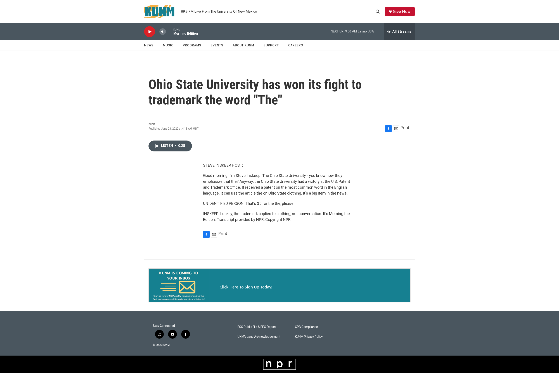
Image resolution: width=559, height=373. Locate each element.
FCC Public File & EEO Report (257, 327)
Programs (192, 45)
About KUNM (243, 45)
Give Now (402, 11)
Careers (295, 45)
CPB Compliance (306, 327)
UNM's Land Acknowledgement (259, 336)
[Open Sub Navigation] (157, 45)
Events (217, 45)
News (149, 45)
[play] (149, 31)
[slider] (169, 31)
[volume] (162, 32)
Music (168, 45)
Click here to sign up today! (246, 287)
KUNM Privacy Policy (309, 336)
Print (404, 127)
